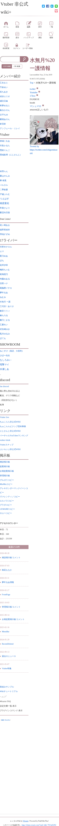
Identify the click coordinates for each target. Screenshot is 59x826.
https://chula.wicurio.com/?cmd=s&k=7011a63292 (39, 825)
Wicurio (25, 821)
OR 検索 (17, 66)
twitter (33, 89)
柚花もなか (7, 570)
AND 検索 (7, 66)
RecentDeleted (7, 644)
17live (32, 96)
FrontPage (6, 595)
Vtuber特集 (6, 668)
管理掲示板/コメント (11, 607)
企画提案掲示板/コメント (13, 619)
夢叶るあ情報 (8, 582)
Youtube (33, 92)
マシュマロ (35, 106)
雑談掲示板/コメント (11, 557)
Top (31, 82)
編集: (5, 720)
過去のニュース (9, 656)
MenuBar (5, 632)
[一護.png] (44, 130)
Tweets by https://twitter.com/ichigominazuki (43, 149)
